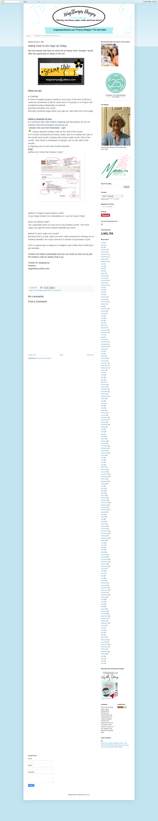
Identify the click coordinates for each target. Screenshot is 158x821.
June (102, 245)
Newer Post (32, 355)
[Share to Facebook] (51, 288)
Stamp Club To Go (48, 290)
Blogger (87, 794)
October (103, 259)
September (104, 261)
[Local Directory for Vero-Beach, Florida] (122, 707)
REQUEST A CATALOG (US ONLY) (47, 36)
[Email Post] (41, 287)
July (102, 242)
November (104, 257)
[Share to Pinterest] (54, 288)
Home (28, 36)
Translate (116, 199)
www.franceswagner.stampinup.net (52, 125)
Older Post (90, 355)
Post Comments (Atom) (44, 358)
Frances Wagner (38, 290)
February (104, 249)
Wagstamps (104, 206)
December (104, 254)
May (102, 247)
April (102, 271)
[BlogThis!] (47, 288)
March (103, 273)
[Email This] (45, 288)
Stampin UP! (57, 290)
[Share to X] (49, 288)
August (103, 313)
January (103, 252)
